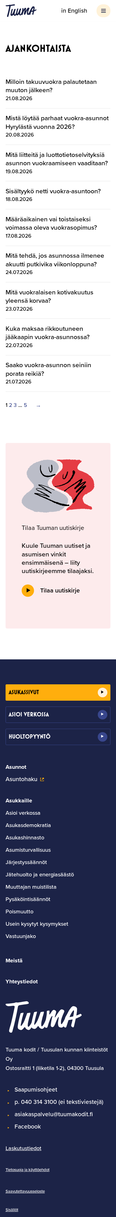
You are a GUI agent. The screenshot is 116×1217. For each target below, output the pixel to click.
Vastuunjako (21, 936)
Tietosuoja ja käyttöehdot (27, 1170)
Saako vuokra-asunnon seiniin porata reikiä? (48, 369)
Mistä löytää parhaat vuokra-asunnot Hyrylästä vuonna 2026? (57, 122)
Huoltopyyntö (29, 736)
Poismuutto (19, 912)
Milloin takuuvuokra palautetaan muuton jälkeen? (51, 85)
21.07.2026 (18, 382)
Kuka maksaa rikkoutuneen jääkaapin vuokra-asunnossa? (48, 332)
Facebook (28, 1126)
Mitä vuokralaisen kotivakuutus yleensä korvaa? (49, 296)
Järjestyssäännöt (26, 862)
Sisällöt (12, 1210)
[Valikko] (103, 10)
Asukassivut (24, 692)
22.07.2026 (19, 345)
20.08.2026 (20, 135)
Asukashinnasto (25, 838)
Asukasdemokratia (28, 825)
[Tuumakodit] (21, 10)
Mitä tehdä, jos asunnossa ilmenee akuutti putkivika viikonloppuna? (55, 259)
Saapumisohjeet (36, 1089)
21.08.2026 (19, 98)
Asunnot (16, 767)
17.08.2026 (18, 236)
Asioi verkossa (29, 714)
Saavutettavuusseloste (25, 1191)
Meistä (14, 961)
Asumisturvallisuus (28, 850)
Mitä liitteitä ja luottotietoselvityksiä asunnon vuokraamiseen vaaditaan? (57, 158)
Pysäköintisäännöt (28, 899)
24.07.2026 (19, 272)
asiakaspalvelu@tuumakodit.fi (54, 1114)
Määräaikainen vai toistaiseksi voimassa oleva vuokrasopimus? (51, 223)
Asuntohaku (21, 779)
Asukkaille (19, 801)
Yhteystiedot (22, 981)
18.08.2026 (19, 199)
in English (74, 10)
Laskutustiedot (23, 1148)
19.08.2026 (19, 171)
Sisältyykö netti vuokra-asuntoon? (53, 191)
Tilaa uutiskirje (60, 590)
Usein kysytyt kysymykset (37, 924)
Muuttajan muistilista (31, 887)
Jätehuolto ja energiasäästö (40, 875)
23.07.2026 (19, 309)
